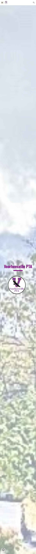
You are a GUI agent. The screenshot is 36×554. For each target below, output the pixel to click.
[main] (18, 267)
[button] (2, 2)
